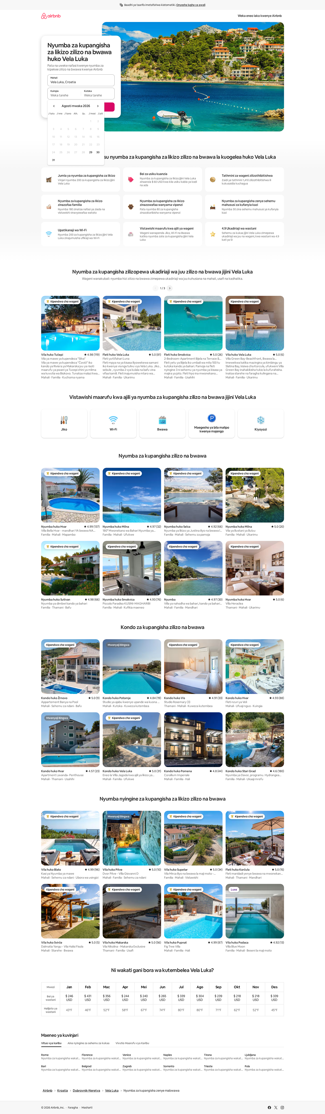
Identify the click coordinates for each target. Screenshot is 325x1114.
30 (98, 152)
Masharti (87, 1107)
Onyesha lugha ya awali (190, 5)
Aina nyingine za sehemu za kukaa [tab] (88, 1043)
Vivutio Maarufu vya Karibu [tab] (132, 1043)
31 (53, 160)
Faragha (73, 1107)
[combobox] (81, 82)
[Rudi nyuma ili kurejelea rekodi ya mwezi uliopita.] (54, 106)
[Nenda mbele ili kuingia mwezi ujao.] (98, 106)
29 (90, 152)
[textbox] (64, 95)
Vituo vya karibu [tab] (51, 1043)
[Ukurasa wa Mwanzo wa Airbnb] (51, 16)
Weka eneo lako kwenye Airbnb (260, 16)
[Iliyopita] (156, 288)
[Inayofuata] (170, 288)
